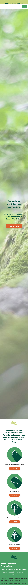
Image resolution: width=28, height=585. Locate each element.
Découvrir (14, 468)
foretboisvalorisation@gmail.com (14, 3)
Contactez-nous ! (14, 226)
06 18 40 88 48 (19, 1)
